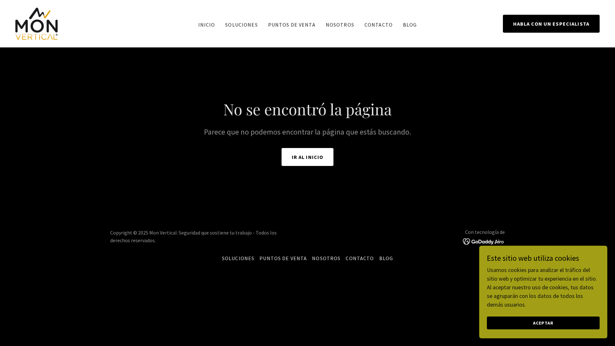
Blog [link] (410, 24)
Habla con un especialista (551, 24)
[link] (36, 23)
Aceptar (543, 323)
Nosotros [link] (340, 24)
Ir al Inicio (308, 157)
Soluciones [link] (241, 24)
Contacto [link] (379, 24)
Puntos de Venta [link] (292, 24)
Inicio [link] (206, 24)
